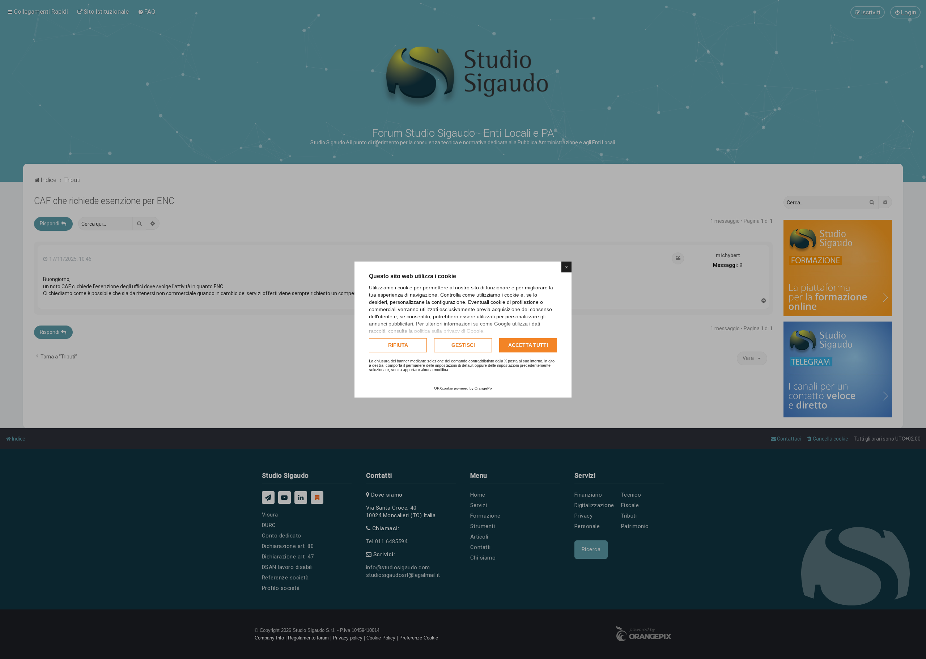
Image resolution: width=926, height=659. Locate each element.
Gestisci (463, 345)
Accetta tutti (528, 345)
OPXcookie (443, 388)
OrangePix (483, 388)
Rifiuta (398, 345)
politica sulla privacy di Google (448, 331)
